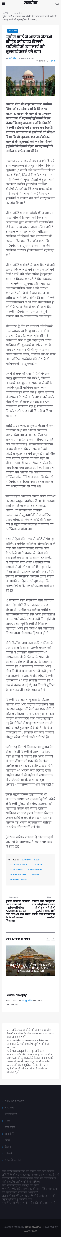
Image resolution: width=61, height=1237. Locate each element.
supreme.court (18, 879)
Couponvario (33, 1227)
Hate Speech (16, 869)
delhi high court (19, 864)
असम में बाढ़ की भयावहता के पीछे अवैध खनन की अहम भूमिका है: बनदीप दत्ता (28, 1063)
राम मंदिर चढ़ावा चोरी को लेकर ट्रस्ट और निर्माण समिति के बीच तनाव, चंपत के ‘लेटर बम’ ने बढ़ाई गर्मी (30, 1033)
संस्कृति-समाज (13, 1160)
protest (36, 874)
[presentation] (48, 938)
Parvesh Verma (18, 874)
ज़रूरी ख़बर (13, 31)
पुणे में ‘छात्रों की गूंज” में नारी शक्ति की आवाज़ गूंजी (29, 1202)
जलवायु (9, 1120)
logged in (27, 1000)
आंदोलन (9, 1107)
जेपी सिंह (12, 58)
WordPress (30, 1231)
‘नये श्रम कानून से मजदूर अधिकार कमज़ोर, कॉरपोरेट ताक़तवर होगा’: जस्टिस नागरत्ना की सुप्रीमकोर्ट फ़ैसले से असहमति (30, 1054)
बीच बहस (10, 1127)
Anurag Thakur (31, 859)
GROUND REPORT (14, 1101)
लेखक (8, 1147)
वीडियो (8, 1153)
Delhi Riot (39, 864)
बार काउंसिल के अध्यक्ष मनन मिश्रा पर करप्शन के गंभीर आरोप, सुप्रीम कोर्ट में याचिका (30, 968)
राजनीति (9, 1133)
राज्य (7, 1140)
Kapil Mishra (35, 869)
